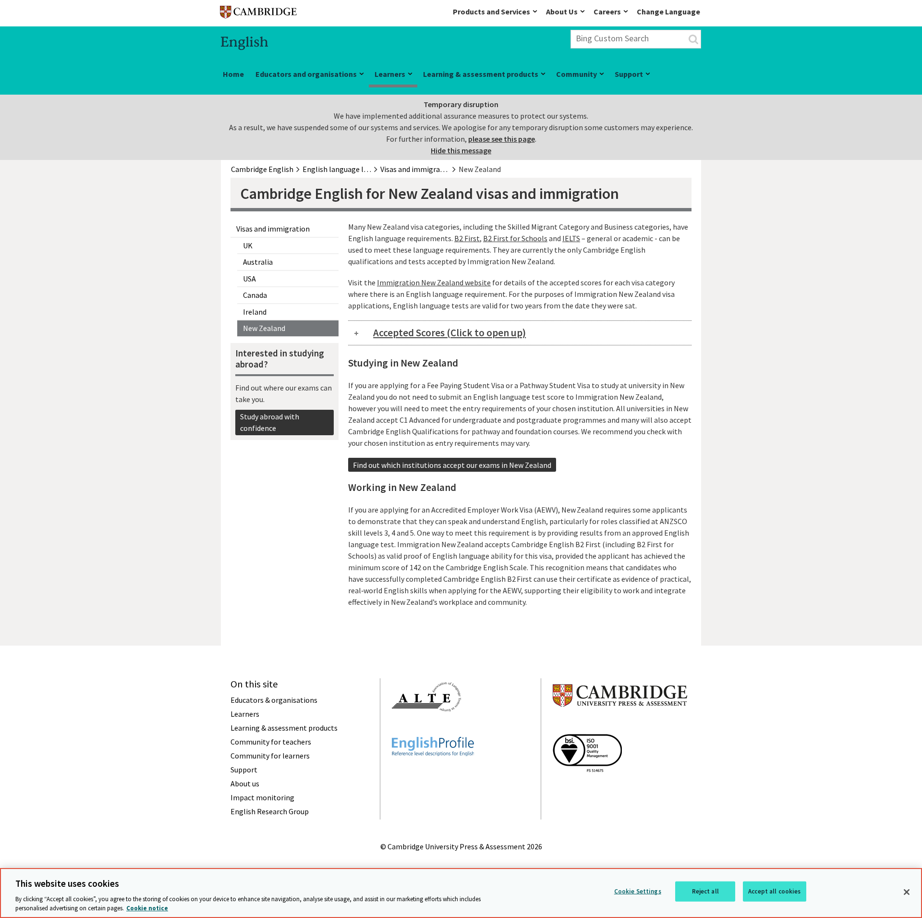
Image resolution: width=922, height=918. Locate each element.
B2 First (467, 238)
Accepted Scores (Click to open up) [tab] (449, 332)
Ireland (255, 312)
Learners (390, 74)
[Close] (906, 892)
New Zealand (264, 328)
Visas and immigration (273, 228)
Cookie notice (147, 908)
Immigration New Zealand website (434, 282)
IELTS (571, 238)
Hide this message (461, 150)
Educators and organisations (306, 74)
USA (249, 278)
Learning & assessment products (480, 74)
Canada (255, 295)
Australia (258, 262)
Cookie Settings (637, 891)
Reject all (705, 891)
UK (248, 245)
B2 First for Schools (515, 238)
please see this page (501, 139)
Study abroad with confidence (269, 422)
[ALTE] (426, 729)
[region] (461, 893)
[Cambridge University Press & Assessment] (620, 726)
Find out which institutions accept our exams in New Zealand (452, 465)
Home (233, 74)
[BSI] (587, 789)
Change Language (668, 11)
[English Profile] (433, 773)
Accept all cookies (774, 891)
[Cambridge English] (258, 14)
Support (629, 74)
